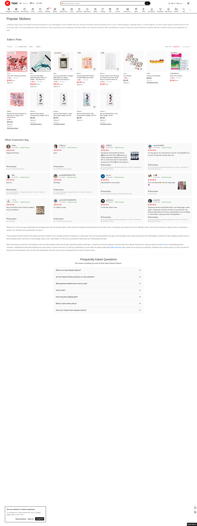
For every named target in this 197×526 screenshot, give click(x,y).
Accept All (40, 519)
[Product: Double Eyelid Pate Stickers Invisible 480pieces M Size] (86, 61)
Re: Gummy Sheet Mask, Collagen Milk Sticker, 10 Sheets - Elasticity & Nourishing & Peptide (25, 192)
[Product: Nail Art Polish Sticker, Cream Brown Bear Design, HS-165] (63, 99)
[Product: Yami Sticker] (133, 61)
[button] (39, 3)
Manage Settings (20, 519)
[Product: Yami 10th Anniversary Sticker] (17, 61)
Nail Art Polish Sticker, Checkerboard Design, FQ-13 (39, 114)
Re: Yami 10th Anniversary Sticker (15, 169)
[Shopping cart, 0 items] (188, 3)
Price (30, 46)
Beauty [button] (25, 3)
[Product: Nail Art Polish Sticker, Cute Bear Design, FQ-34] (110, 99)
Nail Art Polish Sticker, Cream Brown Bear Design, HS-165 (63, 114)
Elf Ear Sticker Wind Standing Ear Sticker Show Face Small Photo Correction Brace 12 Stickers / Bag (109, 77)
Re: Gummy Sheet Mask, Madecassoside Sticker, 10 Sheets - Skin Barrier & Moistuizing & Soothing (121, 168)
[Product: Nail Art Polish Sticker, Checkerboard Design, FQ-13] (40, 99)
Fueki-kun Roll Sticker (153, 76)
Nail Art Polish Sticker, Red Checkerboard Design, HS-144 (86, 114)
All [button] (20, 3)
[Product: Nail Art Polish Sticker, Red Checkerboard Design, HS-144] (86, 99)
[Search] (147, 3)
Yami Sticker (127, 76)
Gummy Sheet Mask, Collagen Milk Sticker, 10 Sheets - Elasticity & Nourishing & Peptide (63, 77)
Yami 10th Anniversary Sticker (16, 76)
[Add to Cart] (24, 69)
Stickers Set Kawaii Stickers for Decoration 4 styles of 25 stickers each (16, 115)
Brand (38, 46)
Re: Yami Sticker (152, 193)
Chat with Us (192, 524)
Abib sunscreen (116, 247)
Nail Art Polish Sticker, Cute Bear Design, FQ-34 (109, 114)
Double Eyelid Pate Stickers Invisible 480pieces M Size (85, 76)
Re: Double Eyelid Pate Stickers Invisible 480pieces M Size (116, 193)
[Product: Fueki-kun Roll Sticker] (156, 61)
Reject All (30, 519)
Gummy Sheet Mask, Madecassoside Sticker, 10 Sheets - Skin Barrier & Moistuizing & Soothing (38, 77)
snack (160, 244)
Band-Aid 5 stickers (176, 76)
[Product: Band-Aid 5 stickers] (180, 61)
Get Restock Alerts (152, 82)
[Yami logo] (11, 3)
